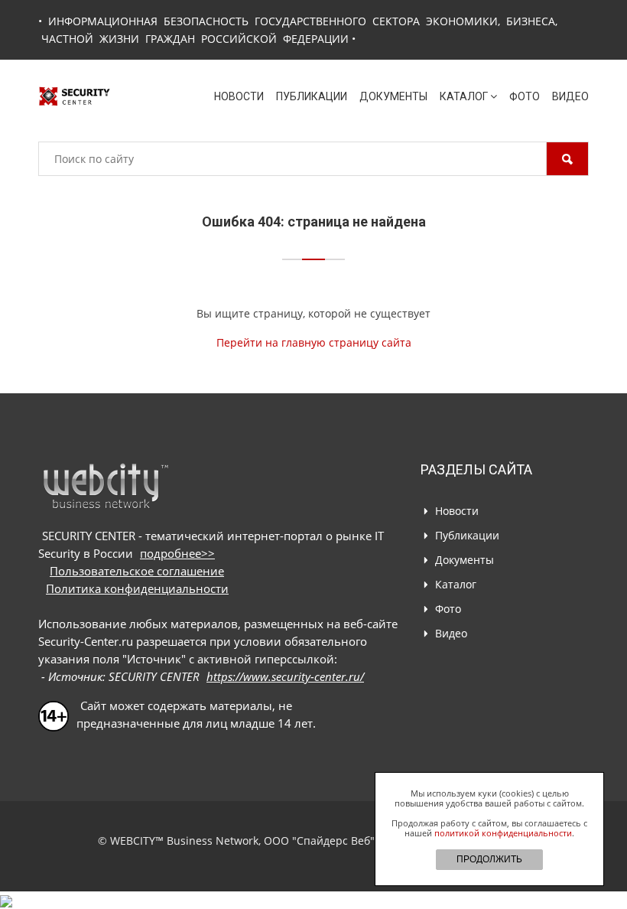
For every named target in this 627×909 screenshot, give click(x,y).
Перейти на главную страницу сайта (313, 342)
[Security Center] (74, 95)
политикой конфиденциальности (503, 833)
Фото (524, 96)
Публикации (311, 96)
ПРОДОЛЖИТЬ (489, 859)
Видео (570, 96)
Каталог (464, 96)
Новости (239, 96)
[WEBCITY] (105, 485)
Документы (393, 96)
